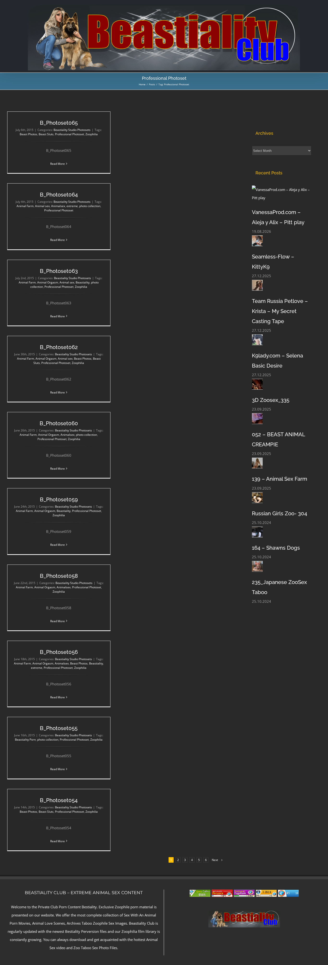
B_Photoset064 (59, 194)
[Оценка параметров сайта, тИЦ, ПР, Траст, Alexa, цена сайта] (266, 893)
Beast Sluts (46, 134)
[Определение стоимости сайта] (200, 893)
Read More (57, 164)
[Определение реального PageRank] (244, 893)
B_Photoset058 (59, 576)
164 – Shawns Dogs (276, 548)
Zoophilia (91, 134)
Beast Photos (28, 134)
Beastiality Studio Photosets (72, 130)
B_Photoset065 (59, 123)
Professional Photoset (69, 134)
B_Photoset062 (59, 347)
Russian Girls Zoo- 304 (279, 513)
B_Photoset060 (59, 423)
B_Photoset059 (59, 499)
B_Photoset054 (59, 800)
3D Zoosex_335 (270, 400)
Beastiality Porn (25, 740)
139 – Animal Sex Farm (279, 479)
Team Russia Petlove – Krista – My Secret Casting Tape (280, 311)
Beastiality (83, 282)
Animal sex (42, 206)
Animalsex (58, 206)
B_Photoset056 (59, 652)
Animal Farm (25, 206)
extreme (72, 206)
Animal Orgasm (47, 282)
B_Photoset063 (59, 271)
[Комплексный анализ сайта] (288, 893)
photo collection (89, 206)
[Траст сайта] (222, 893)
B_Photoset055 (59, 728)
